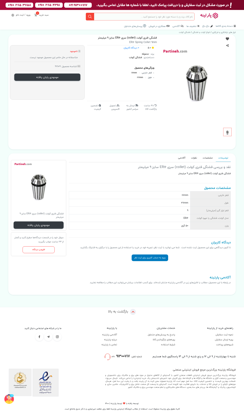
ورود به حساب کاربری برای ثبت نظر (149, 257)
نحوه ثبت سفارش (224, 334)
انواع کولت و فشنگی (201, 32)
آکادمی (176, 26)
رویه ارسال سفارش (224, 339)
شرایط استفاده (168, 344)
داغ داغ (205, 26)
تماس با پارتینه (109, 344)
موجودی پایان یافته (47, 77)
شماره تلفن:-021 (126, 356)
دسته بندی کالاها (224, 26)
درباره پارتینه (110, 339)
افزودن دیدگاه (38, 249)
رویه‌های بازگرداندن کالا (164, 339)
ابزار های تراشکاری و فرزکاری (223, 32)
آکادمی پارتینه (109, 334)
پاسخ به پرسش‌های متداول (161, 334)
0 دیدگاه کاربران (131, 48)
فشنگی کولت (184, 32)
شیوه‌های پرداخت (224, 344)
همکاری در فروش (157, 26)
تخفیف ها (191, 26)
